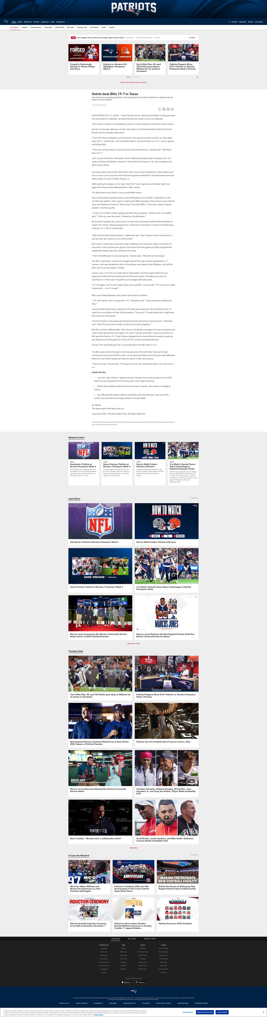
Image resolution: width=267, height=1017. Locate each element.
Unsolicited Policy (129, 1003)
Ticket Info (143, 948)
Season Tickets (143, 955)
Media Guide (163, 965)
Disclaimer (112, 1003)
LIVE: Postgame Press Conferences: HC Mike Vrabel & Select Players (100, 38)
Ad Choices (146, 1003)
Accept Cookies (222, 1012)
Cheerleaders (104, 969)
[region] (133, 1012)
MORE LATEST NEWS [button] (133, 643)
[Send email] (168, 110)
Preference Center (201, 1003)
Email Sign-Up (164, 955)
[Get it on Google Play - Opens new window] (140, 983)
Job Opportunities (164, 969)
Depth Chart (123, 952)
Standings (123, 969)
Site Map (103, 972)
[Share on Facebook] (159, 110)
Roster (123, 948)
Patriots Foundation (103, 962)
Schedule (123, 965)
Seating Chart (143, 962)
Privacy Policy (64, 1003)
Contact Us (164, 972)
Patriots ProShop (163, 948)
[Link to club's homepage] (5, 21)
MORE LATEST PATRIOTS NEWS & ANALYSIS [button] (133, 82)
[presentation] (198, 77)
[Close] (263, 1012)
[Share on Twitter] (164, 110)
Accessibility (98, 1003)
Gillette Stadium (142, 965)
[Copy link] (172, 109)
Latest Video (103, 952)
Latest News (104, 948)
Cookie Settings (182, 1003)
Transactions (123, 962)
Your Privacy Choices (163, 1003)
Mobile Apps (163, 962)
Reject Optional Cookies (205, 1012)
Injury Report (123, 955)
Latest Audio (103, 955)
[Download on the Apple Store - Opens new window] (126, 982)
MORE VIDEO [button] (133, 848)
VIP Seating (142, 958)
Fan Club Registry (164, 952)
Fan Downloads (163, 958)
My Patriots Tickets (142, 952)
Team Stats (123, 958)
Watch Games (143, 969)
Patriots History (103, 965)
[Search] (230, 21)
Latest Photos (104, 958)
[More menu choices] (67, 22)
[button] (128, 77)
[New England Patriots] (133, 991)
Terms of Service (81, 1003)
